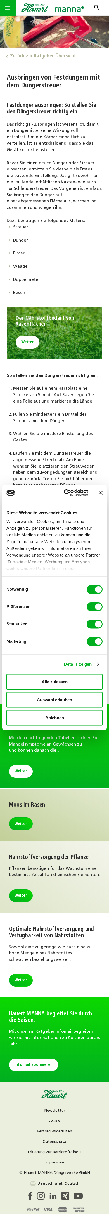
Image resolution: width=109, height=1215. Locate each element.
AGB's (54, 1121)
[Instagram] (43, 1197)
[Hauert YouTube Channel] (78, 1197)
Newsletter (54, 1111)
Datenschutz (54, 1142)
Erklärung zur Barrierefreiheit (54, 1152)
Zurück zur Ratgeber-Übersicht (43, 56)
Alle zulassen (55, 681)
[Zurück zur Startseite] (54, 1097)
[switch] (95, 606)
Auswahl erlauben (54, 699)
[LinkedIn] (55, 1197)
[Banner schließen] (101, 493)
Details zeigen (78, 664)
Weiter (27, 342)
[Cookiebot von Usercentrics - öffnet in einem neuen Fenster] (66, 493)
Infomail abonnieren (34, 1065)
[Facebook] (31, 1197)
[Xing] (67, 1197)
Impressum (54, 1162)
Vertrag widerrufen (54, 1131)
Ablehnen (54, 717)
